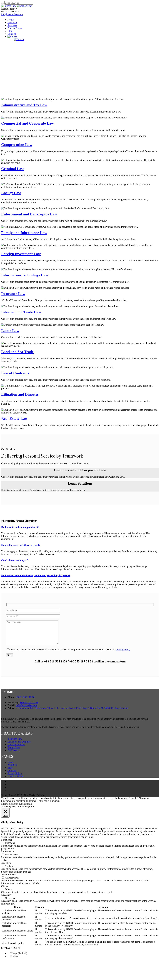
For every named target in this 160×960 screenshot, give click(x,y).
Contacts (12, 770)
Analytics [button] (6, 863)
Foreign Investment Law (21, 254)
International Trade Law (21, 312)
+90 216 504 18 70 (25, 697)
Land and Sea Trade (17, 352)
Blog (10, 767)
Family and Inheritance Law (24, 233)
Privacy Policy (123, 649)
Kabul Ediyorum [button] (26, 806)
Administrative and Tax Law (24, 105)
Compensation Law (16, 145)
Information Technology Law (24, 275)
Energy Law (11, 193)
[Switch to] (13, 36)
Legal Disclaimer (16, 776)
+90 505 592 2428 (29, 702)
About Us (12, 765)
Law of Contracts (15, 373)
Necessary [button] (6, 895)
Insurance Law (13, 294)
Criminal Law (12, 169)
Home (11, 762)
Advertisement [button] (8, 874)
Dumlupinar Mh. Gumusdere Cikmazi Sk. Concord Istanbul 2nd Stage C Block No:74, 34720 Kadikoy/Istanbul (73, 708)
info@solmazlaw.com (12, 14)
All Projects (13, 750)
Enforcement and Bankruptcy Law (29, 214)
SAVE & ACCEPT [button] (10, 948)
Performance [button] (7, 851)
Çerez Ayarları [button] (9, 806)
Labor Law (10, 331)
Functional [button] (6, 839)
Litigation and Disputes (20, 394)
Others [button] (4, 886)
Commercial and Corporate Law (27, 123)
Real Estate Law (14, 418)
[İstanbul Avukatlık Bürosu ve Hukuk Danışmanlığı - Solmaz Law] (16, 6)
